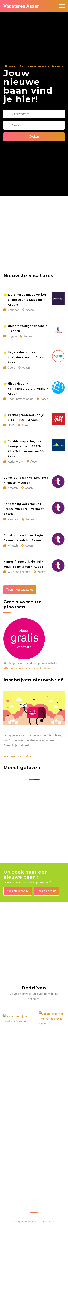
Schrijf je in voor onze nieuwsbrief (34, 1221)
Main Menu (62, 6)
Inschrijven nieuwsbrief (18, 756)
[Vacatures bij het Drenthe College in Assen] (52, 1019)
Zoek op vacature (18, 891)
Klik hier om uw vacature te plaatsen (26, 668)
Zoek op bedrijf (46, 891)
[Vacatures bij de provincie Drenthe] (16, 1019)
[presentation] (3, 1030)
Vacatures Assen (21, 6)
